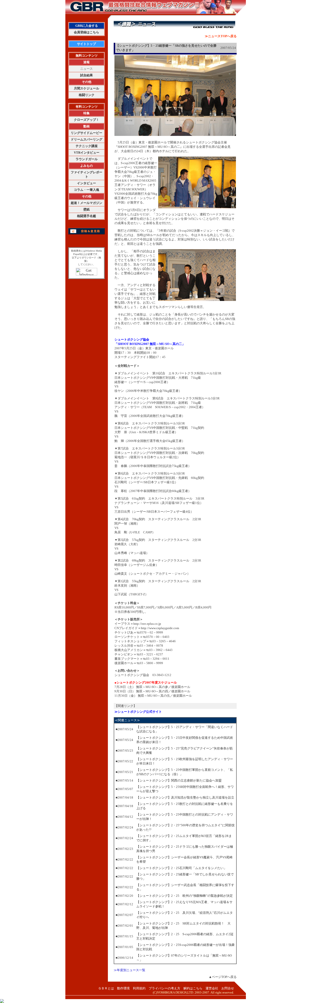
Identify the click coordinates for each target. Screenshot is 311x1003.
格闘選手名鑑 (86, 216)
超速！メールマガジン (86, 203)
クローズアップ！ (86, 120)
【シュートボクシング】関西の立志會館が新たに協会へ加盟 (179, 780)
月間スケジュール (86, 88)
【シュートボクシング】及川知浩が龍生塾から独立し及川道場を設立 (185, 797)
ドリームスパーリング (86, 139)
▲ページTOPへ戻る (223, 977)
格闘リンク (87, 95)
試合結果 (86, 75)
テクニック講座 (87, 146)
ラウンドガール (87, 159)
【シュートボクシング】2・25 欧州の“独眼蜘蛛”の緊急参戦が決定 (184, 895)
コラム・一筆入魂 (86, 190)
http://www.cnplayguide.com (160, 628)
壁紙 (86, 209)
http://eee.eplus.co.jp (147, 623)
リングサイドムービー (86, 133)
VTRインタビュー (86, 152)
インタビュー (86, 183)
